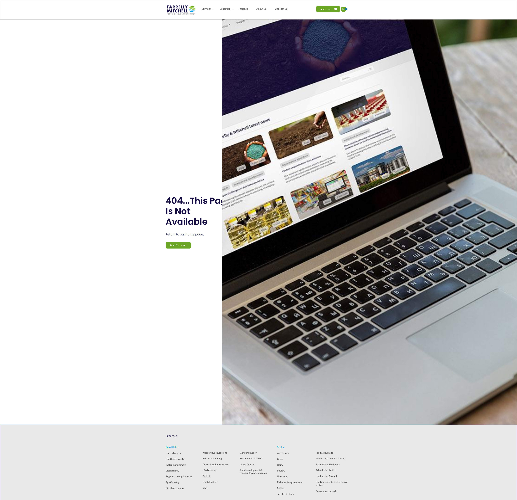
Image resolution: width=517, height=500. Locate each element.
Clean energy (172, 470)
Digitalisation (210, 481)
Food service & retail (326, 475)
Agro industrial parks (327, 490)
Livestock (282, 476)
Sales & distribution (326, 470)
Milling (281, 488)
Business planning (212, 458)
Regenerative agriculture (179, 476)
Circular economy (175, 488)
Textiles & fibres (285, 493)
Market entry (209, 470)
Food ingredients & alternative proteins (331, 483)
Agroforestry (172, 482)
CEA (205, 487)
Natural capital (173, 453)
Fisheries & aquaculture (289, 482)
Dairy (280, 464)
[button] (208, 9)
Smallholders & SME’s (251, 458)
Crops (280, 458)
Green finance (247, 464)
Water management (176, 464)
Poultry (281, 470)
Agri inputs (283, 453)
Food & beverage (324, 452)
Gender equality (248, 452)
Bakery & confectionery (328, 464)
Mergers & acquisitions (215, 452)
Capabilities (172, 447)
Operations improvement (216, 464)
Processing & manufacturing (330, 458)
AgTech (206, 475)
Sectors (281, 447)
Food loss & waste (175, 458)
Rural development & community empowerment (254, 472)
